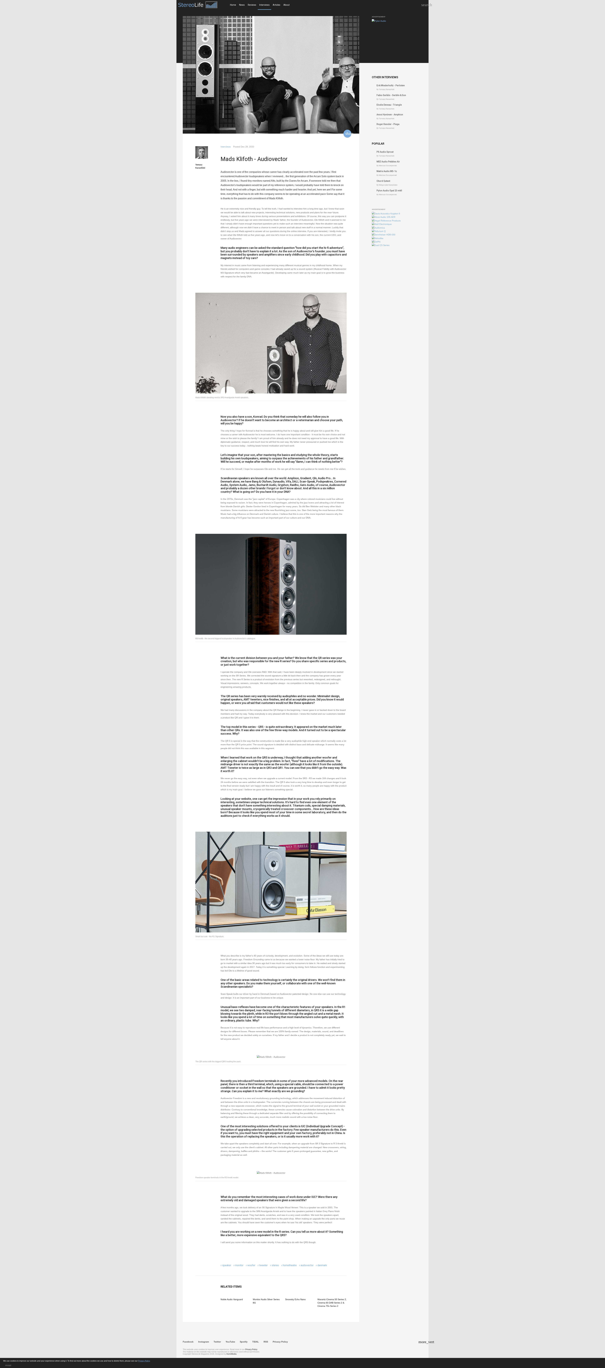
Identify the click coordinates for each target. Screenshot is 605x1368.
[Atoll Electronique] (382, 224)
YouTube (230, 1341)
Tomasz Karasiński (200, 166)
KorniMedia (231, 1354)
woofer (251, 1265)
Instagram (203, 1341)
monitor (239, 1265)
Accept (8, 1365)
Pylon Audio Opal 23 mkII (389, 190)
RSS (266, 1341)
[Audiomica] (378, 227)
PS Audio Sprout (385, 152)
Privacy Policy (280, 1341)
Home (233, 5)
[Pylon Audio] (379, 21)
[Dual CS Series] (380, 245)
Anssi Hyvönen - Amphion (390, 114)
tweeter (263, 1265)
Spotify (244, 1341)
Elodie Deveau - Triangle (389, 105)
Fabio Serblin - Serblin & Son (391, 95)
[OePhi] (376, 241)
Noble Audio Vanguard (232, 1299)
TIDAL (255, 1341)
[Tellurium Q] (379, 231)
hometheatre (290, 1265)
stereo (275, 1265)
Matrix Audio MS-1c (387, 171)
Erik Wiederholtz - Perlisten (391, 85)
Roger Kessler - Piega (388, 124)
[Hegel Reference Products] (386, 220)
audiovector (307, 1265)
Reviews (252, 5)
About (286, 5)
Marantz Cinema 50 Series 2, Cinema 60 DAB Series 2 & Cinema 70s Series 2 (332, 1302)
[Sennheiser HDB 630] (383, 234)
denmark (322, 1265)
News (242, 5)
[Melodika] (377, 238)
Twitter (217, 1341)
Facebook (188, 1341)
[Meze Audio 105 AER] (383, 217)
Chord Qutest (383, 181)
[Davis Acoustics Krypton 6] (386, 213)
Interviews (264, 5)
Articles (276, 5)
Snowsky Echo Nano (295, 1299)
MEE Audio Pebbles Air (388, 161)
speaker (226, 1265)
